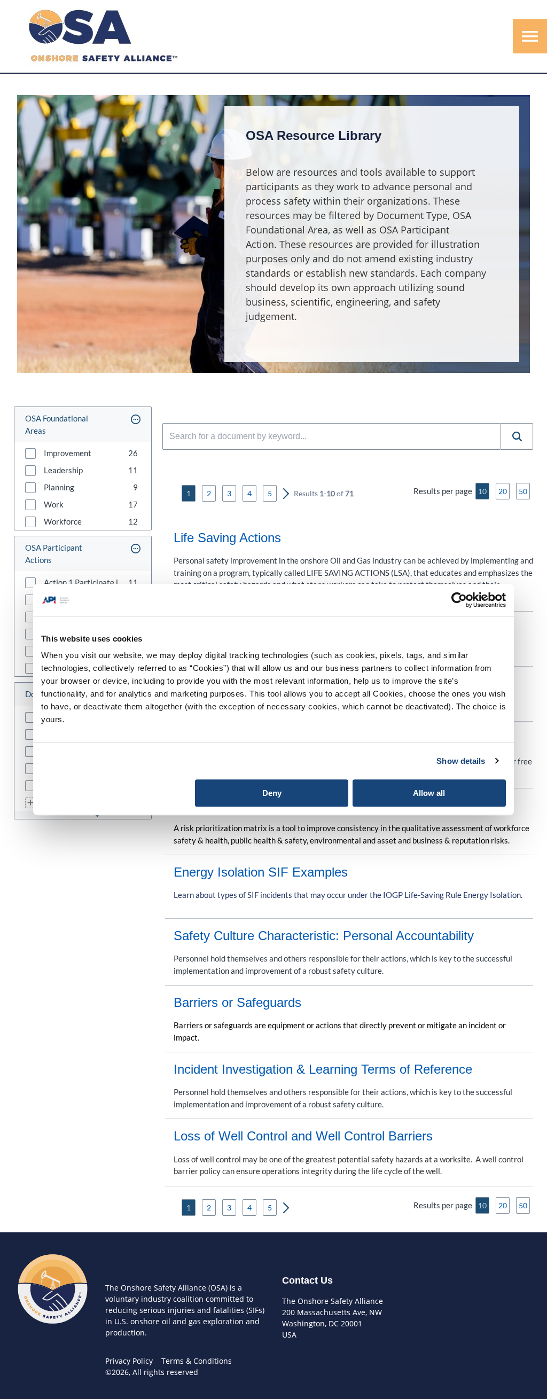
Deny (272, 793)
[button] (135, 424)
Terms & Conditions (196, 1361)
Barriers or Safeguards (237, 1002)
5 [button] (270, 493)
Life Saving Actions (227, 537)
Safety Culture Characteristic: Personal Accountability (324, 935)
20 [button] (502, 491)
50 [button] (523, 491)
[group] (82, 453)
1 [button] (188, 493)
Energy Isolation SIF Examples (261, 872)
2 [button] (209, 493)
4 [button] (249, 493)
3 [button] (229, 493)
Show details (460, 760)
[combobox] (332, 436)
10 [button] (482, 491)
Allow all (429, 793)
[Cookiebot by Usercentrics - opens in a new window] (459, 600)
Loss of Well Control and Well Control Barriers (303, 1136)
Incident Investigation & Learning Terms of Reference (323, 1069)
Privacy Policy (129, 1361)
